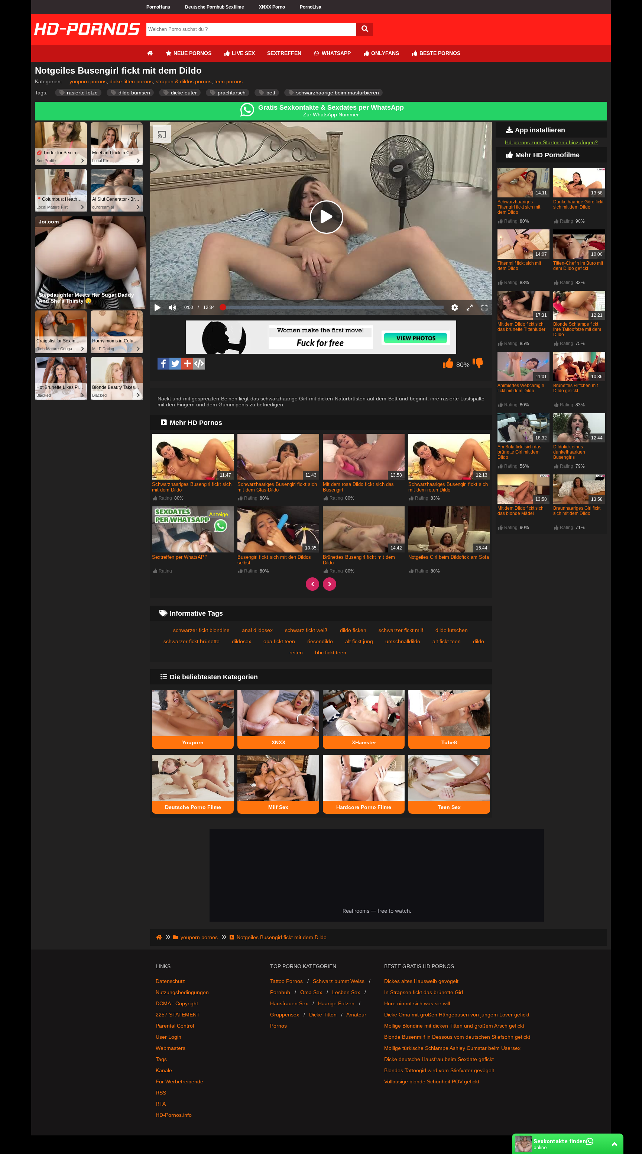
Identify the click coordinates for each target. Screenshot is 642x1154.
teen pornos (228, 81)
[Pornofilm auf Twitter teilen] (175, 364)
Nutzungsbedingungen (182, 992)
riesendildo (320, 641)
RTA (161, 1104)
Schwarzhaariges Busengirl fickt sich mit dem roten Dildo (448, 487)
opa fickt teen (279, 641)
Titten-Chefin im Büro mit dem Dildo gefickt (578, 266)
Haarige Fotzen (336, 1003)
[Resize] (469, 307)
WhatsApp (335, 53)
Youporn (193, 742)
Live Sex (242, 53)
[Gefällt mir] (448, 365)
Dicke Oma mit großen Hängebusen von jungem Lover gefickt (456, 1015)
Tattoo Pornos (286, 981)
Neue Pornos (191, 53)
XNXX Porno (272, 7)
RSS (161, 1093)
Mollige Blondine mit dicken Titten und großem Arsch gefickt (454, 1026)
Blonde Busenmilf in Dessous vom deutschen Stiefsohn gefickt (457, 1037)
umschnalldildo (402, 641)
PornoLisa (310, 7)
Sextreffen (284, 53)
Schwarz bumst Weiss (338, 981)
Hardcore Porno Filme (363, 807)
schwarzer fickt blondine (201, 630)
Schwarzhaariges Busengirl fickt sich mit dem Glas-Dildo (277, 487)
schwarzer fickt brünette (191, 641)
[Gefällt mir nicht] (477, 365)
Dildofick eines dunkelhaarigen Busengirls (569, 452)
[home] (159, 937)
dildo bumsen (133, 93)
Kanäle (164, 1070)
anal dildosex (257, 630)
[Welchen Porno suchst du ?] (364, 29)
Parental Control (175, 1026)
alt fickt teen (446, 641)
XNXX (278, 742)
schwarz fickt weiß (306, 630)
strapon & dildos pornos (183, 81)
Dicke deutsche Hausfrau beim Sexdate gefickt (439, 1059)
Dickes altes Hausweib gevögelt (421, 981)
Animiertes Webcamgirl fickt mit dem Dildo (520, 388)
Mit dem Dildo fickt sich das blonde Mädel (520, 511)
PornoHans (158, 7)
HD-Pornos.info (174, 1115)
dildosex (241, 641)
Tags (161, 1059)
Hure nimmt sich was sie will (417, 1003)
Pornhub (280, 992)
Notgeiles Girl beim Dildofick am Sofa (448, 557)
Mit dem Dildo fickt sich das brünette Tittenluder (521, 327)
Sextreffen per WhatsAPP (180, 557)
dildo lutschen (451, 630)
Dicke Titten (323, 1015)
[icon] (149, 53)
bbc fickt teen (330, 652)
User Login (168, 1037)
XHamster (364, 742)
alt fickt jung (359, 641)
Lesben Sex (346, 992)
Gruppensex (284, 1015)
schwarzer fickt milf (401, 630)
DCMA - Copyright (177, 1003)
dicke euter (183, 93)
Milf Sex (278, 807)
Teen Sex (449, 807)
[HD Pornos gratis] (87, 42)
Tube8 (449, 742)
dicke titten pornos (131, 81)
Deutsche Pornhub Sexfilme (214, 7)
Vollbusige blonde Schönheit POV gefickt (431, 1081)
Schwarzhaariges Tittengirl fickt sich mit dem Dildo (518, 207)
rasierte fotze (81, 93)
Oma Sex (311, 992)
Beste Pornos (439, 53)
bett (270, 93)
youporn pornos (88, 81)
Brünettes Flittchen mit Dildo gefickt (575, 388)
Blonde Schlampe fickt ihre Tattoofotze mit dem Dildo (577, 329)
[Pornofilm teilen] (187, 364)
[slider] (185, 284)
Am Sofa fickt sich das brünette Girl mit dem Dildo (519, 452)
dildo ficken (353, 630)
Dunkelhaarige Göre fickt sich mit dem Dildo (578, 204)
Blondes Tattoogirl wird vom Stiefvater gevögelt (439, 1070)
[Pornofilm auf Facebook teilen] (163, 364)
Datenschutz (170, 981)
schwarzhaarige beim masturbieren (337, 93)
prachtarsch (231, 93)
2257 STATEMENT (178, 1015)
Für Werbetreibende (179, 1081)
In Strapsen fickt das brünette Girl (423, 992)
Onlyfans (384, 53)
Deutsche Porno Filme (193, 807)
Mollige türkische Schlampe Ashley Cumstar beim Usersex (452, 1048)
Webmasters (170, 1048)
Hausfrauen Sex (289, 1003)
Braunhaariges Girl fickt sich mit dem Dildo (576, 511)
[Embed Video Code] (199, 364)
